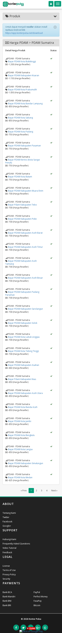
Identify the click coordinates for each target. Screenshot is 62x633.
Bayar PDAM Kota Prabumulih (22, 89)
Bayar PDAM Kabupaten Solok (22, 322)
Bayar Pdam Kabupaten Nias (22, 379)
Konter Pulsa (35, 618)
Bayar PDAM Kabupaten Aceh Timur (25, 246)
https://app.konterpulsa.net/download (24, 33)
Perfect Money (41, 596)
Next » (54, 490)
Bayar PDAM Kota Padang (20, 131)
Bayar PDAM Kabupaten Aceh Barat (25, 232)
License (6, 565)
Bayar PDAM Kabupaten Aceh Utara (25, 393)
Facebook (7, 521)
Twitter (6, 517)
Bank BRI (7, 605)
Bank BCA (7, 592)
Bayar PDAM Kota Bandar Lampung (25, 103)
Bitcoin (37, 605)
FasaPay (38, 600)
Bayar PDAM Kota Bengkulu (21, 435)
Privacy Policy (9, 574)
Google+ (7, 525)
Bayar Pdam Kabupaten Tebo (22, 204)
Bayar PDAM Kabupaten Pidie (22, 218)
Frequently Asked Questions (16, 543)
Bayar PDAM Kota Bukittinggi (22, 61)
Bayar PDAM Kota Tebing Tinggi (23, 351)
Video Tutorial (9, 547)
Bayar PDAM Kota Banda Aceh (22, 407)
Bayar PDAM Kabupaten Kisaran (23, 75)
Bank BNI (7, 600)
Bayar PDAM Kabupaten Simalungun (25, 463)
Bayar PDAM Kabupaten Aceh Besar (25, 277)
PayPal (37, 592)
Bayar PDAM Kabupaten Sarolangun (25, 308)
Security (6, 578)
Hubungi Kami (9, 539)
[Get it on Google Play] (31, 631)
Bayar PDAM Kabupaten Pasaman (24, 145)
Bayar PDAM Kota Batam (20, 176)
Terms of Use (9, 570)
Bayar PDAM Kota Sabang (20, 117)
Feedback (7, 552)
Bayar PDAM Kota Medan (20, 477)
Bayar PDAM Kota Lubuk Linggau (24, 336)
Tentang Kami (9, 512)
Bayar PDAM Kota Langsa (20, 449)
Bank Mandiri (9, 596)
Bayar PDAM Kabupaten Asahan (23, 365)
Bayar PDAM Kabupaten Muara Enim (25, 190)
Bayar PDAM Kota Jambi (19, 421)
